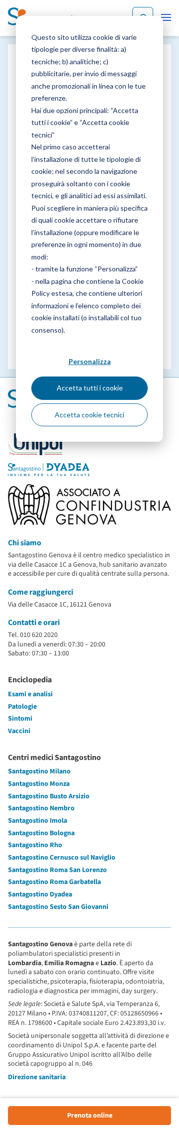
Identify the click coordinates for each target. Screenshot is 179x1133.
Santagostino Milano (39, 771)
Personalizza (90, 361)
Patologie (22, 707)
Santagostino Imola (37, 821)
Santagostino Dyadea (40, 894)
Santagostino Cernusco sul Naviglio (61, 858)
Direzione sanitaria (37, 1077)
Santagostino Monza (39, 784)
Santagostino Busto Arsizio (49, 796)
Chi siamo (24, 542)
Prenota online (89, 1116)
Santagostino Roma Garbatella (54, 882)
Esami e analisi (30, 694)
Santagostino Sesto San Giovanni (58, 907)
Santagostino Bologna (41, 833)
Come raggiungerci (40, 592)
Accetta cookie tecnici (89, 414)
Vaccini (19, 731)
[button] (166, 17)
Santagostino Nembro (41, 808)
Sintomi (20, 719)
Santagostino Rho (35, 845)
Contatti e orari (34, 622)
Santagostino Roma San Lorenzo (57, 870)
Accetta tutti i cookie (90, 387)
